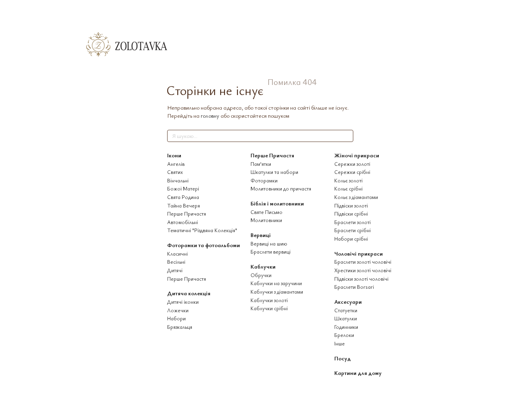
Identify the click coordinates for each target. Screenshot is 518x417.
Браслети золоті (352, 222)
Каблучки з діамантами (277, 291)
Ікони (174, 155)
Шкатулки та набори (274, 172)
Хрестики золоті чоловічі (362, 270)
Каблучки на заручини (276, 283)
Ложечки (178, 310)
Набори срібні (351, 238)
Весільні (176, 261)
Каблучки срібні (269, 308)
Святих (175, 172)
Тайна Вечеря (183, 205)
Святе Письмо (266, 212)
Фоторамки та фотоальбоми (203, 245)
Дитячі (175, 270)
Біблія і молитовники (277, 203)
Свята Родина (183, 197)
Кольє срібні (348, 188)
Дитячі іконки (183, 301)
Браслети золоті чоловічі (362, 261)
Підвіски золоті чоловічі (361, 278)
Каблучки (263, 266)
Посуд (342, 358)
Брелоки (344, 335)
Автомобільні (182, 222)
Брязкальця (179, 326)
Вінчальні (178, 180)
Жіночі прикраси (356, 155)
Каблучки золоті (269, 300)
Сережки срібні (352, 172)
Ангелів (176, 163)
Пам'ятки (261, 163)
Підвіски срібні (351, 213)
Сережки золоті (352, 163)
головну (210, 115)
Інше (339, 343)
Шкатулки (345, 318)
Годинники (346, 326)
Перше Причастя (186, 213)
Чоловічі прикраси (358, 253)
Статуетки (345, 310)
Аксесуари (348, 301)
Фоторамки (264, 180)
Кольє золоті (348, 180)
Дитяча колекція (188, 293)
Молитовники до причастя (281, 188)
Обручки (261, 275)
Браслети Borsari (354, 286)
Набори (176, 318)
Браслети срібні (352, 230)
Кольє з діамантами (356, 197)
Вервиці (261, 235)
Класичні (177, 253)
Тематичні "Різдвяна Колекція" (202, 230)
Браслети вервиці (271, 251)
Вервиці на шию (269, 243)
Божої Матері (183, 188)
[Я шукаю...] (346, 136)
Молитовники (266, 220)
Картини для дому (358, 373)
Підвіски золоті (351, 205)
